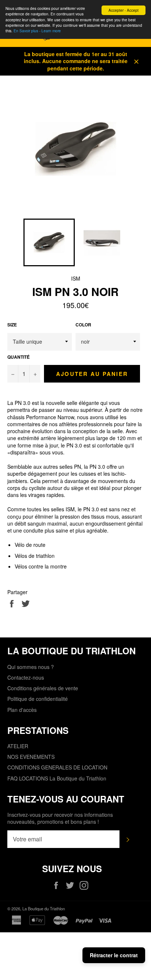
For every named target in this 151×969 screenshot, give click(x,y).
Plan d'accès (22, 709)
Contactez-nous (25, 677)
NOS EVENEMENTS (31, 756)
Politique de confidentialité (37, 698)
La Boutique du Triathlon (43, 908)
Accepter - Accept (123, 10)
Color (83, 325)
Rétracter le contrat (114, 955)
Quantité (18, 357)
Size (12, 325)
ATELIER (17, 746)
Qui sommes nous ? (30, 666)
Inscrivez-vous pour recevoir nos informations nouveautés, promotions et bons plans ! (60, 818)
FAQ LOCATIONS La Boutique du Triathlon (56, 778)
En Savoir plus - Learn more (37, 30)
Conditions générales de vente (42, 688)
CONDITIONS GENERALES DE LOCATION (57, 767)
